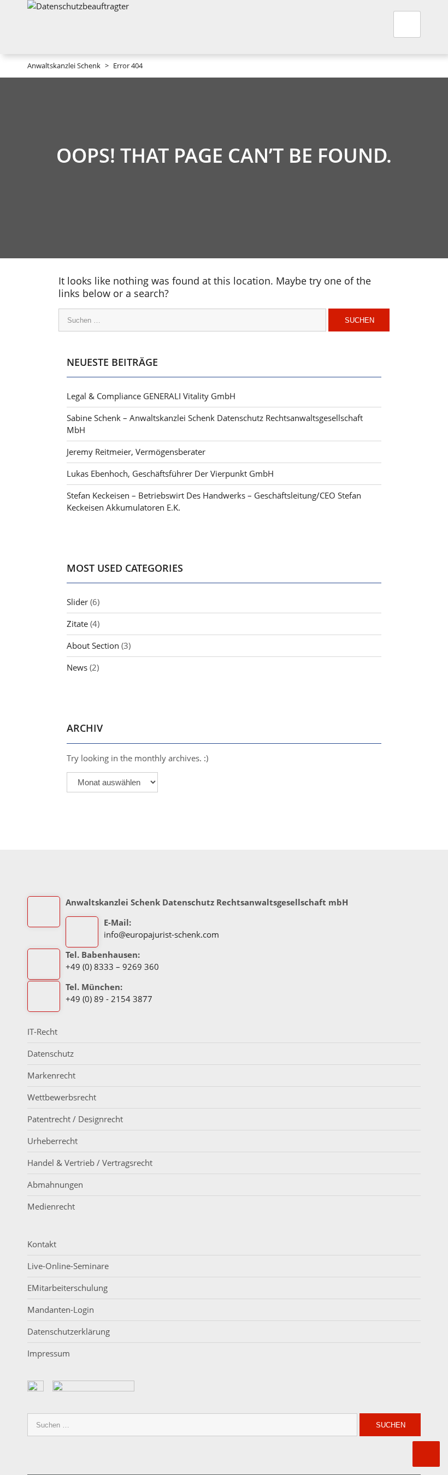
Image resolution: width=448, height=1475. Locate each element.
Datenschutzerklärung (68, 1331)
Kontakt (41, 1244)
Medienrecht (51, 1206)
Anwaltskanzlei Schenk (64, 65)
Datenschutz (50, 1053)
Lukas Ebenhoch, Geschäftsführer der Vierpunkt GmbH (170, 473)
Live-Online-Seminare (68, 1265)
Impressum (48, 1353)
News (77, 667)
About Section (93, 645)
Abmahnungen (55, 1184)
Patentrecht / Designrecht (75, 1118)
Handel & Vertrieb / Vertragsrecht (89, 1162)
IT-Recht (42, 1031)
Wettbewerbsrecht (61, 1097)
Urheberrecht (52, 1140)
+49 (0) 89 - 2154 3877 (109, 998)
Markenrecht (51, 1075)
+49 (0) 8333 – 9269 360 (112, 966)
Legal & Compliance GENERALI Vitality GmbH (151, 395)
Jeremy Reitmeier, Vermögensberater (136, 451)
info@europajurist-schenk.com (161, 934)
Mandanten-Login (60, 1309)
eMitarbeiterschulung (67, 1287)
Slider (77, 601)
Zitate (77, 623)
